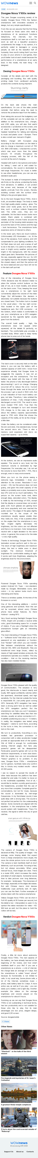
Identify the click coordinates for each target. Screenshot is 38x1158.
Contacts (30, 1152)
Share (6, 1021)
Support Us (8, 1152)
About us (20, 1152)
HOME (3, 9)
